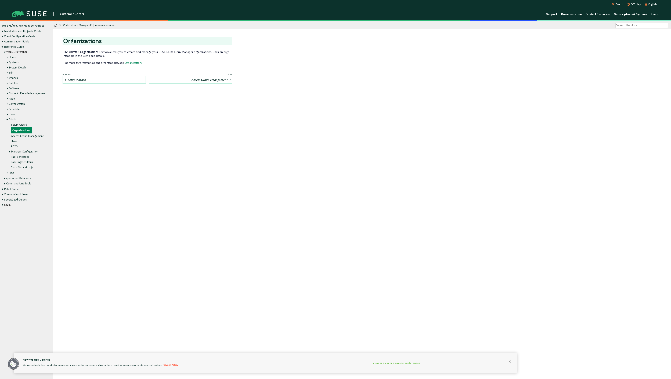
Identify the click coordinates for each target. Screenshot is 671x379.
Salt (11, 72)
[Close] (510, 361)
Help (11, 172)
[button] (13, 363)
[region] (265, 363)
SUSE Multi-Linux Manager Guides (23, 25)
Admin (12, 119)
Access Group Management (27, 136)
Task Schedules (20, 156)
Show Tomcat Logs (22, 167)
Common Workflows (16, 194)
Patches (13, 83)
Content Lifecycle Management (27, 93)
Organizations (21, 130)
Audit (12, 98)
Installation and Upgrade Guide (22, 31)
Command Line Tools (18, 183)
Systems (14, 62)
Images (13, 77)
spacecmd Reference (18, 178)
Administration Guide (16, 41)
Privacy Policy (170, 364)
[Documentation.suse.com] (56, 25)
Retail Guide (11, 189)
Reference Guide (14, 46)
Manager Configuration (24, 151)
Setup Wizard (19, 124)
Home (12, 57)
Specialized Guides (15, 199)
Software (14, 88)
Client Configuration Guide (19, 36)
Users (12, 114)
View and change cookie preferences (396, 363)
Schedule (14, 109)
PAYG (14, 146)
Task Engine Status (22, 162)
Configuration (17, 103)
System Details (18, 67)
